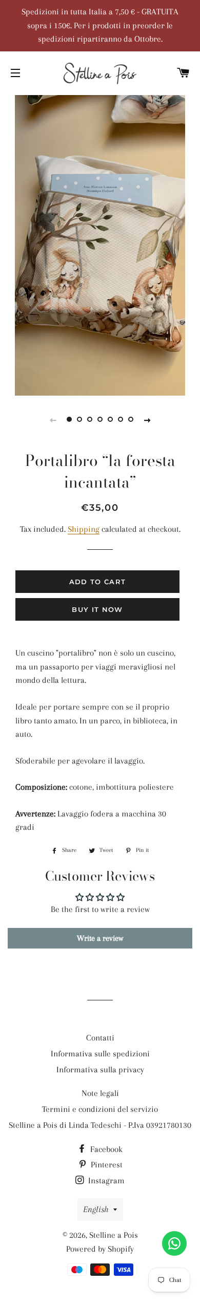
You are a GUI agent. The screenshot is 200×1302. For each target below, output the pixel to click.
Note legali (100, 1093)
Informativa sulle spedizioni (100, 1053)
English (95, 1209)
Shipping (83, 529)
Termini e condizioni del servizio (100, 1109)
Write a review (100, 938)
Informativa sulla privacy (100, 1069)
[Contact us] (174, 1243)
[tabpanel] (100, 244)
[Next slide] (147, 419)
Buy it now (97, 609)
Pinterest (106, 1164)
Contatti (100, 1038)
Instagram (105, 1180)
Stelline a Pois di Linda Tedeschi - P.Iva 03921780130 (100, 1125)
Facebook (105, 1149)
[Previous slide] (53, 419)
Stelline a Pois (113, 1235)
